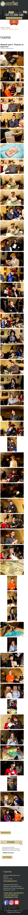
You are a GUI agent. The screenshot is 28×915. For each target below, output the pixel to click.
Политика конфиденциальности (11, 875)
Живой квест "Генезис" (9, 890)
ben (20, 911)
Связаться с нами (8, 878)
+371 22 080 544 (14, 15)
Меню (15, 22)
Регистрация (18, 12)
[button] (7, 857)
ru (24, 12)
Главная (2, 27)
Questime (9, 3)
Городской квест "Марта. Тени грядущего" (14, 888)
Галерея (8, 27)
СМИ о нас (5, 877)
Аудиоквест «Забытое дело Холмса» (12, 886)
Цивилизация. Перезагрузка (10, 884)
